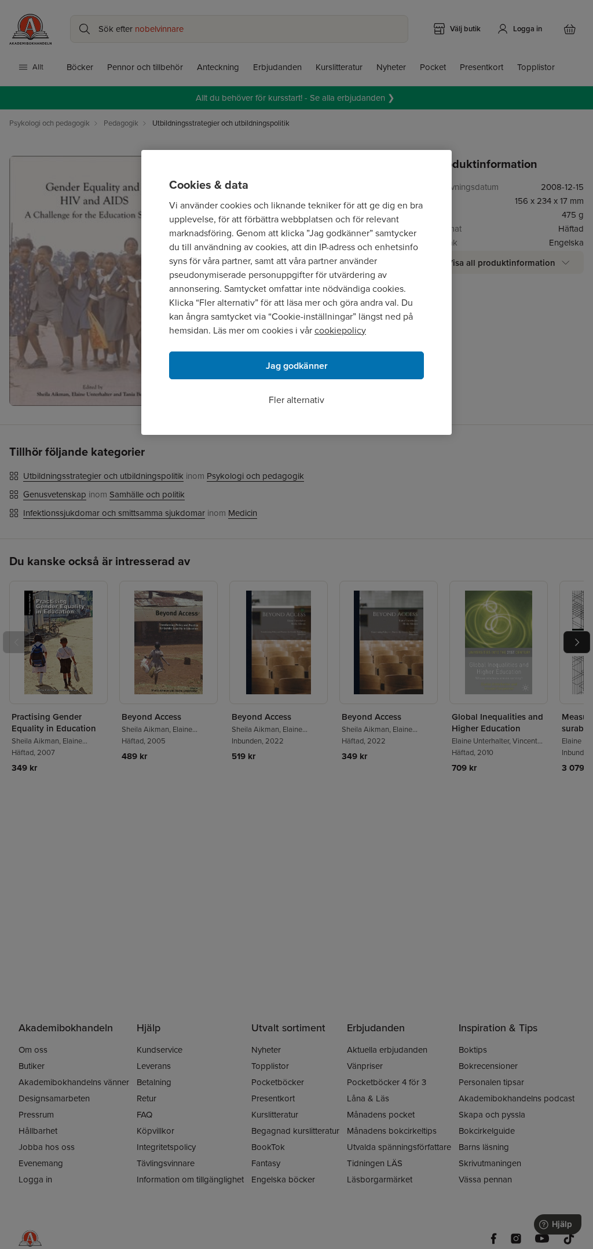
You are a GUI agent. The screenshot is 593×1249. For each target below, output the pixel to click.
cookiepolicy (340, 330)
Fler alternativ (296, 399)
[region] (296, 292)
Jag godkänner (297, 365)
